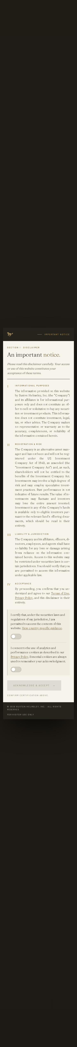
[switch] (16, 636)
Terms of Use (60, 593)
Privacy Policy (24, 597)
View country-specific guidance (42, 628)
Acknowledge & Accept (34, 685)
